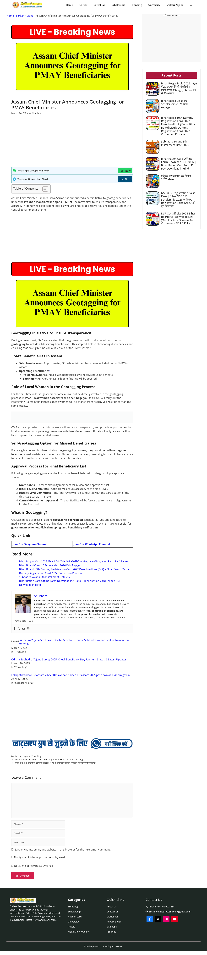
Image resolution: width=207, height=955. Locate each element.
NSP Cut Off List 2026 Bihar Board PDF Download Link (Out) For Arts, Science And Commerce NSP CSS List (178, 218)
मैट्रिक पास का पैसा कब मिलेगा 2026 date (176, 177)
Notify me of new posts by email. (34, 865)
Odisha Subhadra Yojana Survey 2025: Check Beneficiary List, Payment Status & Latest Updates (68, 659)
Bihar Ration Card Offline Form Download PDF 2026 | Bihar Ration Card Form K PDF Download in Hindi (178, 163)
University (154, 4)
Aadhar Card (75, 916)
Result (71, 926)
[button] (191, 5)
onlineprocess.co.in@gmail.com (173, 911)
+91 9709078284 (165, 906)
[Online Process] (27, 5)
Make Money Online (79, 931)
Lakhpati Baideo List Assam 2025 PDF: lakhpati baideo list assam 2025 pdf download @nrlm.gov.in (70, 675)
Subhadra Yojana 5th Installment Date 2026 (45, 577)
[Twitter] (19, 628)
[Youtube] (23, 628)
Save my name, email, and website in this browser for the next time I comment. (63, 849)
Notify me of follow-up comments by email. (40, 857)
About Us (112, 906)
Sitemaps (112, 926)
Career (83, 4)
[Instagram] (28, 628)
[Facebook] (14, 628)
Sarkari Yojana (175, 4)
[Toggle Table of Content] (43, 189)
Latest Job (99, 4)
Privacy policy (114, 921)
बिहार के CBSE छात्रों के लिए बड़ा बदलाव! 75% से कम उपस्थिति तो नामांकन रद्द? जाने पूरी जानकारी (55, 762)
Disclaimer (112, 916)
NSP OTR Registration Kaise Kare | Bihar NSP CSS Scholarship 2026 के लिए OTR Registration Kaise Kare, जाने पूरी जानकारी (178, 199)
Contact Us (112, 911)
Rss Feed (111, 931)
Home (69, 4)
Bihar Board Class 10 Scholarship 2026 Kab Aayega (49, 565)
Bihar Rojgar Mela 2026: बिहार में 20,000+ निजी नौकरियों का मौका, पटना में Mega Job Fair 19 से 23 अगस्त (74, 561)
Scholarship (118, 4)
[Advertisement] (72, 142)
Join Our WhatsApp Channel (92, 544)
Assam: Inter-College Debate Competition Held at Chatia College (49, 759)
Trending (137, 4)
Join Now (125, 170)
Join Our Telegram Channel (30, 544)
